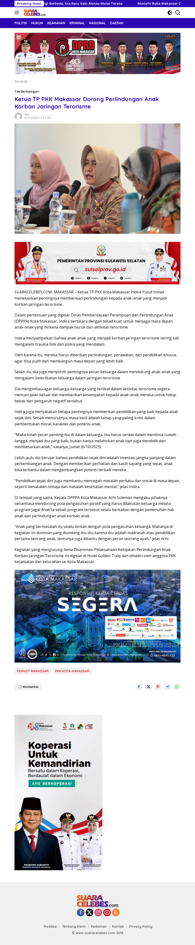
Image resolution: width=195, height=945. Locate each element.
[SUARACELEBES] (34, 13)
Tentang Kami (74, 926)
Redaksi (50, 926)
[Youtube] (107, 913)
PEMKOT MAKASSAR (33, 671)
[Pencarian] (177, 13)
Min (26, 115)
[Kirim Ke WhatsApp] (176, 686)
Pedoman (99, 926)
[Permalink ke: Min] (18, 116)
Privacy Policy (140, 926)
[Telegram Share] (167, 686)
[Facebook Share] (138, 686)
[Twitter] (89, 913)
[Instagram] (98, 913)
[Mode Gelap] (170, 13)
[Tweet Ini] (148, 686)
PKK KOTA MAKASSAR (72, 671)
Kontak (118, 926)
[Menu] (18, 13)
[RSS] (116, 913)
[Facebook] (80, 913)
